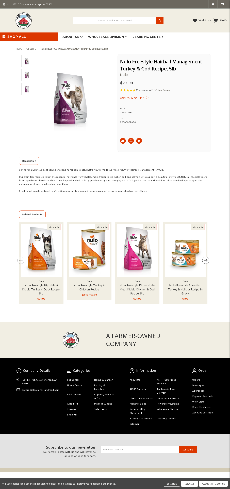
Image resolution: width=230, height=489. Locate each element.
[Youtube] (32, 398)
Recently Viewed (201, 407)
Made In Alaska (103, 403)
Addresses (198, 390)
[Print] (131, 141)
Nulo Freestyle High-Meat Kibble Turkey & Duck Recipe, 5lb (41, 289)
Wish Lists (204, 20)
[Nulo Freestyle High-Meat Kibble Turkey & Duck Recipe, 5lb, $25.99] (41, 250)
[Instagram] (25, 398)
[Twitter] (139, 141)
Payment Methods (202, 396)
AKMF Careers (138, 389)
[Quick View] (57, 227)
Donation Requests (168, 398)
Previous (20, 260)
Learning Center (148, 37)
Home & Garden (103, 379)
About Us (71, 37)
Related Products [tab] (32, 214)
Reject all (189, 483)
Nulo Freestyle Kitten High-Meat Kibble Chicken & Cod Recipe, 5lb (137, 289)
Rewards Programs (168, 403)
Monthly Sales (138, 403)
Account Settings (202, 412)
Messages (198, 385)
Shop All (72, 414)
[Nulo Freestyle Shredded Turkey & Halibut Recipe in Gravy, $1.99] (185, 250)
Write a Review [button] (162, 90)
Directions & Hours (141, 398)
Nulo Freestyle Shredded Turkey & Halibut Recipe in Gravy (185, 289)
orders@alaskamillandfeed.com (40, 389)
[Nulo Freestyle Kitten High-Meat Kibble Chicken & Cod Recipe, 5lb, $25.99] (137, 250)
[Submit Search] (159, 20)
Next (205, 260)
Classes (71, 409)
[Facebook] (19, 398)
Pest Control (74, 394)
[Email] (123, 141)
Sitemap (135, 423)
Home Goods (74, 385)
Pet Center (73, 379)
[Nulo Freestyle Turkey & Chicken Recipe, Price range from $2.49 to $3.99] (89, 250)
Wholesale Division (106, 37)
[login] (213, 4)
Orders (196, 379)
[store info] (222, 4)
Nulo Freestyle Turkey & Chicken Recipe (89, 287)
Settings (172, 483)
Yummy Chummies (141, 418)
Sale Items (100, 409)
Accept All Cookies (213, 483)
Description (29, 160)
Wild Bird (72, 403)
